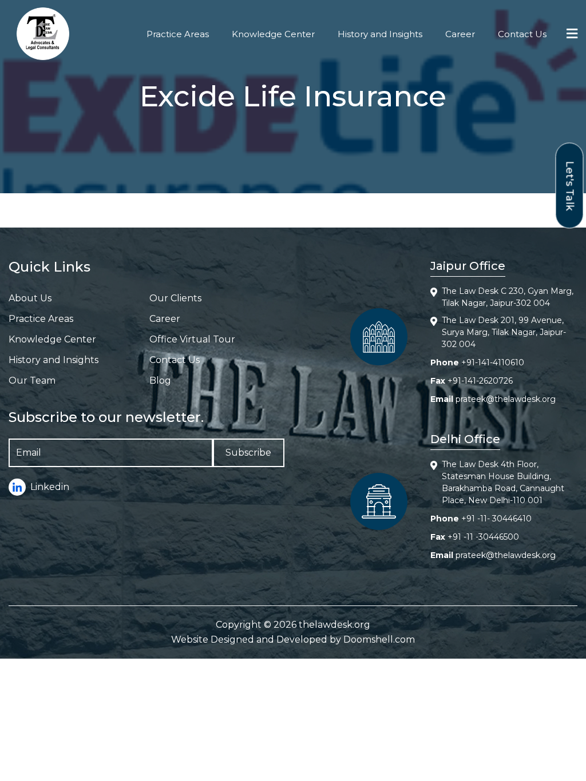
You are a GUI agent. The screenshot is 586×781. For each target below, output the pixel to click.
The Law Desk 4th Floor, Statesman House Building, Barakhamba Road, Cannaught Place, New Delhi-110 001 (503, 482)
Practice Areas (177, 34)
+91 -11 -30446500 (483, 537)
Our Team (32, 380)
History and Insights (380, 34)
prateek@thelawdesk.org (506, 399)
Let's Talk (570, 185)
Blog (160, 380)
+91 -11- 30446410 (496, 518)
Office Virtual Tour (192, 339)
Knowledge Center (273, 34)
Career (460, 34)
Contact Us (522, 34)
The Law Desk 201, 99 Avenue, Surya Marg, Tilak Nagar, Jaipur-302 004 (504, 332)
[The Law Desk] (43, 34)
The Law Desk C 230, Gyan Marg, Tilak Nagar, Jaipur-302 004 (507, 297)
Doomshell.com (379, 639)
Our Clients (175, 298)
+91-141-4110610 (492, 362)
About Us (30, 298)
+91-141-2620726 (480, 381)
